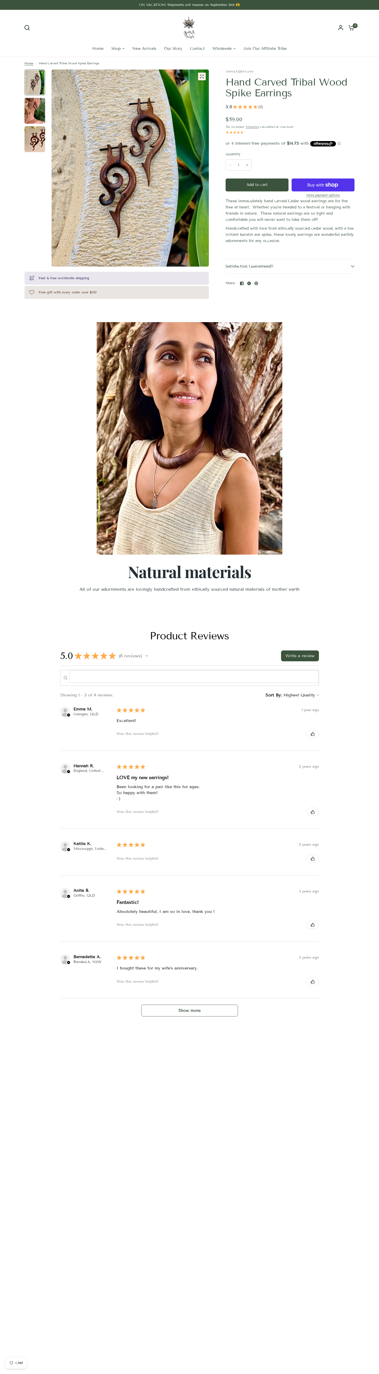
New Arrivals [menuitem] (144, 48)
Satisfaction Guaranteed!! (249, 266)
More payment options (323, 195)
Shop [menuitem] (116, 48)
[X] (249, 283)
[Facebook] (242, 283)
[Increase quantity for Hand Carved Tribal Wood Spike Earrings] (247, 165)
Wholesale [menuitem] (222, 48)
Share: (231, 283)
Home (28, 63)
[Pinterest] (256, 283)
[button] (147, 656)
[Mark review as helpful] (313, 734)
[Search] (28, 27)
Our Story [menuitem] (173, 48)
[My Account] (341, 27)
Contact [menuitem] (197, 48)
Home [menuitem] (98, 48)
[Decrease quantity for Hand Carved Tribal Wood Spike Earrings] (230, 165)
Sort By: (274, 695)
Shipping (252, 127)
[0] (350, 27)
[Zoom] (202, 76)
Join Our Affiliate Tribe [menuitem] (265, 48)
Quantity (233, 154)
